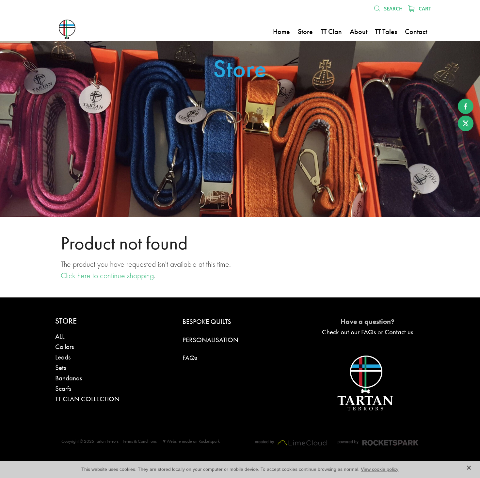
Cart (424, 8)
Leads (63, 357)
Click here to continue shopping (107, 275)
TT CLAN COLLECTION (87, 399)
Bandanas (68, 378)
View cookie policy (379, 469)
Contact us (399, 332)
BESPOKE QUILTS (207, 321)
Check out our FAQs (349, 332)
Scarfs (63, 388)
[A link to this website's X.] (465, 123)
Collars (64, 347)
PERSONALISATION (210, 340)
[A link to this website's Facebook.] (465, 106)
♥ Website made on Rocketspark (191, 441)
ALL (60, 336)
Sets (60, 367)
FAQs (190, 358)
